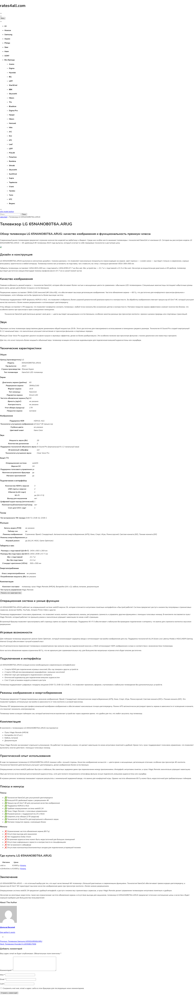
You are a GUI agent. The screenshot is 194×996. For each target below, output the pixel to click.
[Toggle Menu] (1, 21)
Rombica (12, 161)
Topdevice (13, 182)
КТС (10, 199)
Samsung (8, 34)
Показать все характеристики (11, 593)
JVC (10, 132)
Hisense (7, 30)
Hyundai (12, 73)
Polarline (13, 157)
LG (5, 26)
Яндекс (12, 203)
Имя (2, 975)
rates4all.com (12, 5)
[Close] (1, 209)
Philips (7, 43)
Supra (11, 178)
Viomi (11, 186)
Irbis (10, 127)
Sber (6, 47)
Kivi (10, 136)
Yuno (11, 195)
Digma (11, 68)
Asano (11, 64)
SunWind (13, 174)
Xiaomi (7, 39)
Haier (6, 51)
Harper (12, 115)
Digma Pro (13, 110)
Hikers (11, 98)
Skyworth (13, 94)
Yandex (12, 191)
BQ (10, 77)
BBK (10, 89)
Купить (23, 865)
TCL (10, 102)
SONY (6, 56)
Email (3, 979)
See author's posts (7, 932)
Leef (10, 144)
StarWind (13, 85)
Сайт (2, 984)
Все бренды (9, 60)
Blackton (12, 106)
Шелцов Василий (7, 927)
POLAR (12, 153)
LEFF (11, 81)
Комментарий (6, 970)
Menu (2, 18)
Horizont (12, 123)
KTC (10, 140)
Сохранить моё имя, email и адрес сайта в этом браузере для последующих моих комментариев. (43, 988)
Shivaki (12, 165)
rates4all (3, 217)
